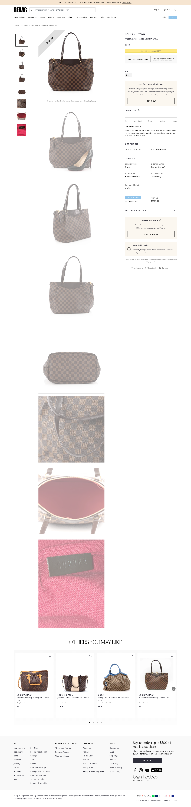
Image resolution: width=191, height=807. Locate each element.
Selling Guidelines (38, 779)
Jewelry (51, 17)
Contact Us (114, 748)
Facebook (152, 268)
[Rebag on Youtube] (147, 770)
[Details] (160, 220)
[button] (71, 63)
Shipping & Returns (136, 210)
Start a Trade (151, 234)
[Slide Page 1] (89, 722)
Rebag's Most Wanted (40, 771)
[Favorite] (50, 656)
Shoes (70, 17)
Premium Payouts (38, 775)
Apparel (93, 17)
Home (16, 25)
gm (127, 75)
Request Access (62, 752)
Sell (173, 17)
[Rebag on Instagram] (141, 770)
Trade (163, 17)
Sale (102, 17)
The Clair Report (90, 763)
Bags (42, 17)
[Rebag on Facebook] (135, 770)
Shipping (114, 755)
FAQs (112, 752)
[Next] (174, 689)
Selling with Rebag (38, 752)
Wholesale (111, 17)
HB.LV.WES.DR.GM (132, 201)
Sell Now (34, 748)
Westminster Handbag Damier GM (142, 38)
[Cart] (174, 9)
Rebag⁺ (86, 752)
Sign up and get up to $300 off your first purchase (152, 745)
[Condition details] (139, 110)
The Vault (87, 759)
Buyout (33, 763)
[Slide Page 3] (97, 722)
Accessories (82, 17)
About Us (87, 748)
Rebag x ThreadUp (38, 783)
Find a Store (88, 755)
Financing (114, 763)
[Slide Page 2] (93, 722)
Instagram (138, 268)
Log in (157, 9)
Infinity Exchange (38, 767)
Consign (34, 755)
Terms (175, 800)
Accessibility (115, 771)
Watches (61, 17)
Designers (32, 17)
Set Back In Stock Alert (138, 59)
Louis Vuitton (135, 34)
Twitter (165, 268)
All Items (24, 25)
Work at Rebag (116, 767)
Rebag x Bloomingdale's (93, 771)
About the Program (63, 748)
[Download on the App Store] (156, 770)
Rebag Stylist (88, 767)
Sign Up (166, 9)
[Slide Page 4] (101, 722)
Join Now (151, 101)
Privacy (167, 800)
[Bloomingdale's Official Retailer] (145, 778)
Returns (113, 759)
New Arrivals (19, 17)
